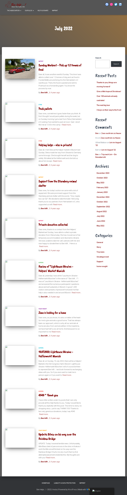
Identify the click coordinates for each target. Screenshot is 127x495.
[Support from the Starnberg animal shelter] (20, 185)
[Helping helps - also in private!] (20, 148)
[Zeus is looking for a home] (20, 316)
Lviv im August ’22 (108, 150)
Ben (96, 133)
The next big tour (103, 105)
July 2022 (100, 216)
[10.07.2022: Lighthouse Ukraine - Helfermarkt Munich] (20, 355)
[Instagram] (111, 4)
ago (55, 93)
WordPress (72, 490)
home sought (43, 309)
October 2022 (102, 202)
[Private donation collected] (20, 228)
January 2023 (102, 192)
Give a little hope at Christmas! (109, 91)
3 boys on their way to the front (109, 110)
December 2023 (103, 173)
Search (98, 58)
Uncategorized (103, 257)
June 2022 (101, 221)
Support (41, 61)
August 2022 (102, 211)
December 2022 (103, 197)
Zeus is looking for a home (52, 313)
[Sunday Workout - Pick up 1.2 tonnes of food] (20, 69)
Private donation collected (53, 225)
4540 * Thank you (48, 395)
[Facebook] (106, 4)
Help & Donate (43, 10)
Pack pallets (45, 109)
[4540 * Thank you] (20, 399)
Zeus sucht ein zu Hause (111, 133)
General (41, 263)
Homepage (46, 483)
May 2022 (100, 226)
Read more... (67, 125)
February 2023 (102, 187)
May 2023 (100, 183)
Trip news (100, 252)
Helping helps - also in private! (55, 145)
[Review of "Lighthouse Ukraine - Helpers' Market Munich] (20, 270)
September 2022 (103, 207)
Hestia (54, 490)
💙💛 (88, 490)
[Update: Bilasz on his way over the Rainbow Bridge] (20, 438)
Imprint (55, 10)
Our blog (29, 10)
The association (13, 10)
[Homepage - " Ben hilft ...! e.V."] (15, 4)
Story (40, 105)
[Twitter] (115, 4)
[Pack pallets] (20, 112)
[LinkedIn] (120, 4)
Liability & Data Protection (64, 483)
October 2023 (102, 178)
